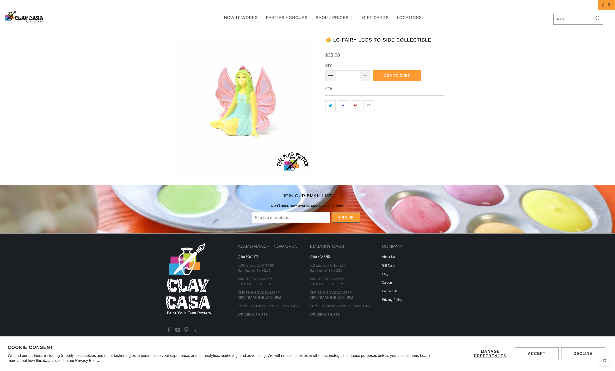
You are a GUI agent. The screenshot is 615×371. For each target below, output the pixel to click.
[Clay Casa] (51, 17)
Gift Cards (375, 17)
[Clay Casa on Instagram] (195, 330)
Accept (537, 354)
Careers (387, 282)
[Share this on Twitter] (330, 105)
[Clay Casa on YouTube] (178, 330)
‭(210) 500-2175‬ (248, 257)
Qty (328, 65)
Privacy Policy (392, 300)
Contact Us (390, 291)
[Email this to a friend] (368, 105)
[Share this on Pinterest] (356, 105)
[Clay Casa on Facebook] (169, 330)
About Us (388, 257)
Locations (409, 17)
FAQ (385, 274)
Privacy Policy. (87, 361)
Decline (582, 354)
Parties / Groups (287, 17)
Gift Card (388, 265)
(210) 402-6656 (320, 257)
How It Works (241, 17)
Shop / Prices (333, 17)
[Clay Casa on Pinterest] (186, 330)
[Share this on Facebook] (343, 105)
